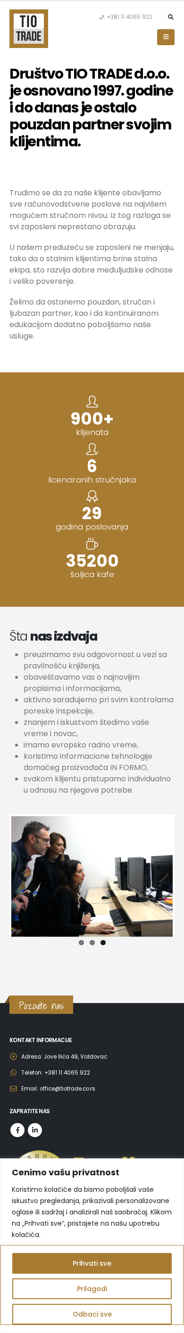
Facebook (17, 1130)
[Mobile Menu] (166, 37)
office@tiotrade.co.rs (67, 1088)
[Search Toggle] (171, 17)
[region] (92, 1245)
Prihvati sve (92, 1263)
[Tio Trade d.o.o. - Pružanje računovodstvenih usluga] (28, 28)
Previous (25, 874)
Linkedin (35, 1130)
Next (158, 874)
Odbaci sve (92, 1314)
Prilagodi (92, 1288)
